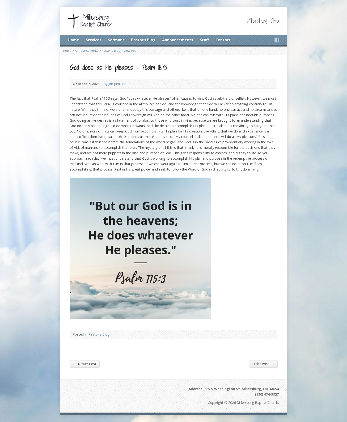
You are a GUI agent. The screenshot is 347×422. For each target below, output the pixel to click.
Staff (204, 40)
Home (73, 40)
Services (93, 40)
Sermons (116, 40)
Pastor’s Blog (143, 40)
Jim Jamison (117, 83)
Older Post (263, 363)
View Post (130, 50)
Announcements (177, 40)
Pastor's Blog (111, 50)
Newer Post (84, 363)
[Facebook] (277, 40)
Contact (223, 40)
